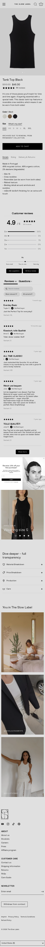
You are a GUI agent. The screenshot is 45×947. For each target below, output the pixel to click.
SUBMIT (11, 479)
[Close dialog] (43, 458)
